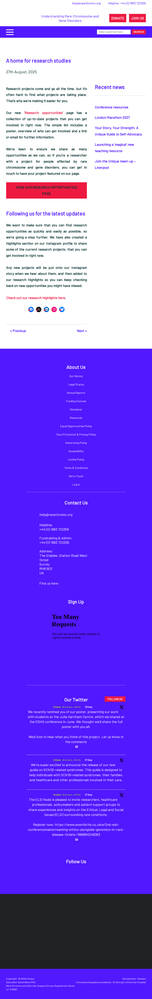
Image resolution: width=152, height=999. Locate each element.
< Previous (18, 330)
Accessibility (76, 451)
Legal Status (76, 384)
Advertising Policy (76, 442)
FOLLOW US (115, 699)
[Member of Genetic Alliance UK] (45, 944)
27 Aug (88, 759)
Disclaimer (76, 409)
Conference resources (111, 107)
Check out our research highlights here (35, 297)
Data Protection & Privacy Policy (76, 434)
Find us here (48, 583)
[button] (10, 31)
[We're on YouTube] (95, 874)
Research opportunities (44, 112)
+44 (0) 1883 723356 (133, 3)
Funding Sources (76, 401)
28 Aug (88, 706)
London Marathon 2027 (112, 117)
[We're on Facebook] (54, 874)
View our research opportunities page (46, 190)
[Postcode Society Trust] (53, 916)
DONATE (117, 18)
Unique (57, 706)
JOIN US (137, 18)
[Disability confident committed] (80, 944)
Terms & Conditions (76, 467)
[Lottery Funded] (30, 916)
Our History (76, 376)
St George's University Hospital (129, 982)
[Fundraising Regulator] (85, 916)
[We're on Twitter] (68, 874)
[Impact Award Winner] (122, 916)
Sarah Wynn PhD (26, 982)
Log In (76, 484)
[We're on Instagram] (81, 874)
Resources (76, 417)
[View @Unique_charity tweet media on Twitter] (76, 746)
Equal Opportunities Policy (76, 426)
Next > (82, 330)
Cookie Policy (76, 459)
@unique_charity (71, 706)
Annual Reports (76, 392)
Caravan (141, 978)
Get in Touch (76, 476)
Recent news (109, 87)
